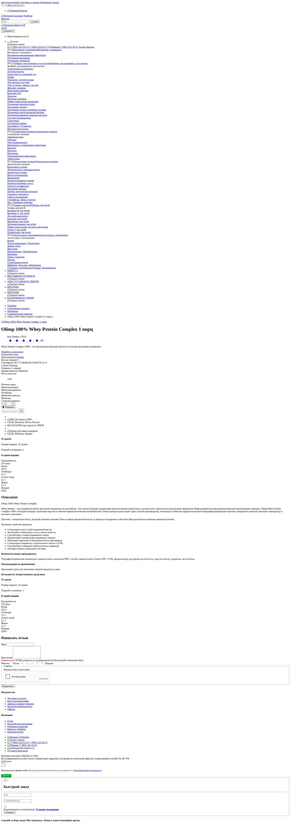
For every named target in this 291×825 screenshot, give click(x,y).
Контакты (22, 750)
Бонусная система (10, 2)
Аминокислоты (15, 137)
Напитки (12, 150)
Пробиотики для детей (19, 232)
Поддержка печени (17, 107)
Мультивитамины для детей (21, 224)
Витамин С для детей (18, 213)
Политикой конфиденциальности (87, 770)
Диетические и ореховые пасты (23, 169)
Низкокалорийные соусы (20, 183)
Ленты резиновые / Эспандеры (23, 243)
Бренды (5, 18)
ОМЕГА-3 (12, 270)
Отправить (10, 812)
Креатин (11, 148)
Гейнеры (11, 139)
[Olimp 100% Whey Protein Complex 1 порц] (24, 321)
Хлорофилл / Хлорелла (19, 126)
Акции (55, 2)
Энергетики (13, 159)
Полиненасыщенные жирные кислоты (27, 115)
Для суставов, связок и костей (22, 85)
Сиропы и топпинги (17, 194)
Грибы (10, 77)
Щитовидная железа (17, 129)
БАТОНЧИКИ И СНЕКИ (20, 298)
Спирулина (13, 120)
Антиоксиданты (15, 71)
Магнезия (12, 248)
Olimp (21, 357)
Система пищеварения (19, 118)
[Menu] (8, 42)
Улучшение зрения (17, 123)
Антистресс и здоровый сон (21, 74)
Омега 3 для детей (16, 229)
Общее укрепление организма (22, 101)
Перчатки (12, 254)
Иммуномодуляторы (17, 90)
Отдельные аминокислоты (21, 104)
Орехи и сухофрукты (18, 186)
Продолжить (8, 686)
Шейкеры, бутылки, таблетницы (24, 265)
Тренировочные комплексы (21, 156)
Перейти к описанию (12, 351)
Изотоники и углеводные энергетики (26, 145)
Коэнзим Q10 (14, 93)
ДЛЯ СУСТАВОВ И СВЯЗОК (23, 281)
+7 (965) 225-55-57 (38, 47)
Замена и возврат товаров (20, 703)
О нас (10, 721)
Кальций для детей (17, 218)
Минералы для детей (18, 221)
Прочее (11, 259)
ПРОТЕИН (13, 292)
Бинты (10, 240)
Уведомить (9, 407)
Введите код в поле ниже (17, 669)
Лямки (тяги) (14, 246)
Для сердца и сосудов (18, 82)
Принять (6, 776)
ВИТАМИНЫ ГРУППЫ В (21, 276)
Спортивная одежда (17, 262)
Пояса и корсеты (15, 257)
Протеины (12, 153)
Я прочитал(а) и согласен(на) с (31, 809)
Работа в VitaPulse (16, 729)
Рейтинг (5, 663)
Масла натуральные (17, 175)
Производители (15, 732)
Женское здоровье (16, 88)
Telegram (22, 10)
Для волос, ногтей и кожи (20, 79)
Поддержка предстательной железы (25, 112)
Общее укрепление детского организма (27, 227)
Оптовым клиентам (17, 726)
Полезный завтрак (16, 189)
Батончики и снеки (17, 167)
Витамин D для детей (18, 210)
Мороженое (13, 178)
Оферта (11, 709)
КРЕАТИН (13, 287)
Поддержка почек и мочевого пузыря (26, 109)
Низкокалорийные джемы (20, 180)
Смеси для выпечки (17, 197)
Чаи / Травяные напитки (19, 202)
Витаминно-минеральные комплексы (26, 55)
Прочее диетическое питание (22, 191)
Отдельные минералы (18, 60)
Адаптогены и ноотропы (20, 69)
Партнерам (45, 2)
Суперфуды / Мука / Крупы (21, 199)
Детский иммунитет (17, 216)
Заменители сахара (17, 172)
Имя (3, 644)
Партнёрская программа (19, 723)
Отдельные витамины (18, 58)
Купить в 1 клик (9, 411)
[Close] (3, 765)
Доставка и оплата (29, 2)
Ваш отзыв (6, 657)
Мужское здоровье (16, 99)
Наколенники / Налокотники (22, 251)
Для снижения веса (17, 142)
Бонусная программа (18, 701)
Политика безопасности (19, 706)
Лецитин (12, 96)
